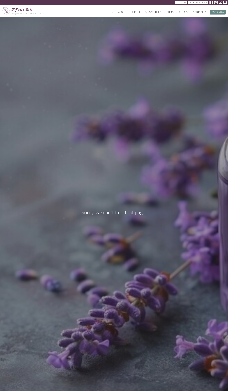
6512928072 (181, 2)
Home (111, 12)
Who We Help (153, 12)
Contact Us (200, 12)
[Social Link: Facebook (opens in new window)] (211, 2)
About (122, 12)
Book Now (218, 12)
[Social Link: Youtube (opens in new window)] (220, 2)
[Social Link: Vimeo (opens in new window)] (225, 2)
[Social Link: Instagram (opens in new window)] (216, 2)
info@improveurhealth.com (198, 2)
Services (137, 12)
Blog (186, 12)
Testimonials (172, 12)
